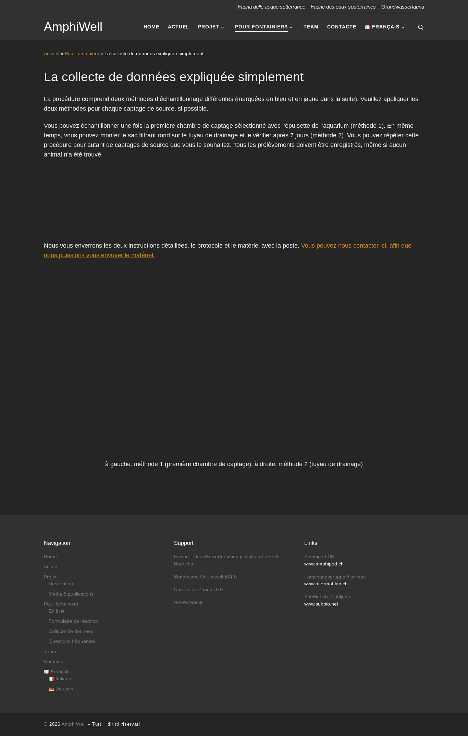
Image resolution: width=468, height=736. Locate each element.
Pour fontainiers (82, 53)
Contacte (53, 661)
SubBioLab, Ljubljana (327, 596)
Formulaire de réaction (73, 621)
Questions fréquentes (72, 641)
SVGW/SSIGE (189, 602)
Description (61, 583)
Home (50, 556)
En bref (56, 611)
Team (50, 651)
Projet (50, 576)
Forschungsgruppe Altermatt (335, 576)
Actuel (50, 566)
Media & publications (71, 594)
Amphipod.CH (319, 556)
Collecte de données (71, 631)
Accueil (51, 53)
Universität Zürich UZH (198, 589)
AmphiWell (74, 724)
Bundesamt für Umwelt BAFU (205, 576)
